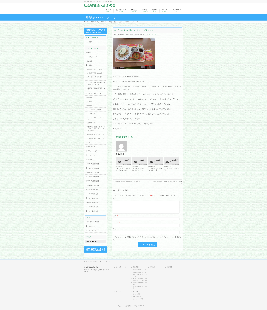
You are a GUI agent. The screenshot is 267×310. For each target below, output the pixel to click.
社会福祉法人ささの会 (100, 5)
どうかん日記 (152, 34)
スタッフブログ (137, 291)
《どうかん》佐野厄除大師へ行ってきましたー (123, 169)
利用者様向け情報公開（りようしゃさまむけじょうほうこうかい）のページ (96, 128)
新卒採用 (89, 102)
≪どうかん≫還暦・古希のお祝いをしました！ (127, 181)
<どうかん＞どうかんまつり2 (171, 169)
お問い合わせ (91, 146)
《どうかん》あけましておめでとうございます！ (139, 169)
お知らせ (89, 42)
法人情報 (89, 159)
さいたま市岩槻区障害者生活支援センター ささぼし (96, 83)
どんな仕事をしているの (94, 109)
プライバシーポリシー (93, 151)
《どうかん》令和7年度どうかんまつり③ (155, 169)
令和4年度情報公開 (92, 198)
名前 (115, 215)
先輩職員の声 (91, 123)
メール (116, 222)
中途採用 (89, 105)
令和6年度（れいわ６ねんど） (95, 138)
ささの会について (92, 57)
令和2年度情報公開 (92, 189)
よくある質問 (91, 113)
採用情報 (89, 97)
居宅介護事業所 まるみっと (95, 93)
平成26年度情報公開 (93, 164)
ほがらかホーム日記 (93, 222)
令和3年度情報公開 (92, 194)
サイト (115, 229)
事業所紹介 (90, 65)
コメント (117, 199)
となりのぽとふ (91, 230)
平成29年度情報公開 (93, 176)
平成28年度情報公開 (93, 172)
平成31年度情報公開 (93, 185)
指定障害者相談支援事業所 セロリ (96, 88)
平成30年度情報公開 (93, 181)
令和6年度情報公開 (92, 207)
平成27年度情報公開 (93, 168)
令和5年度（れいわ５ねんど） (95, 134)
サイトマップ (91, 155)
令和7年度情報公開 (92, 211)
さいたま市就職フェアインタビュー (96, 118)
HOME (89, 52)
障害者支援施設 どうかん (94, 69)
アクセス (89, 142)
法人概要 (89, 61)
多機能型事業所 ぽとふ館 (94, 73)
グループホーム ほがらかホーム (96, 77)
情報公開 (152, 267)
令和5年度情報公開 (92, 202)
